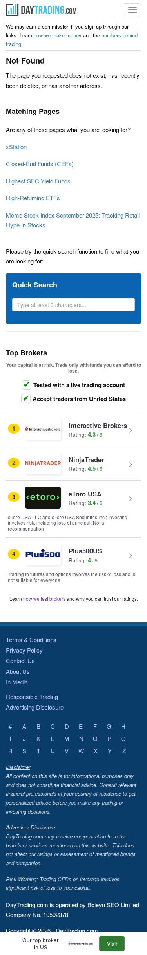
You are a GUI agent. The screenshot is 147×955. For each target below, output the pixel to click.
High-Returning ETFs (33, 198)
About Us (18, 671)
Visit (112, 944)
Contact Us (20, 661)
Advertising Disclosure (35, 707)
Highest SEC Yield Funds (38, 181)
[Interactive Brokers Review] (83, 944)
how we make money (58, 35)
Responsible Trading (32, 696)
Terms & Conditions (31, 639)
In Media (17, 682)
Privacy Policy (24, 650)
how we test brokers (44, 598)
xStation (16, 147)
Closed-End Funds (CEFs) (40, 163)
